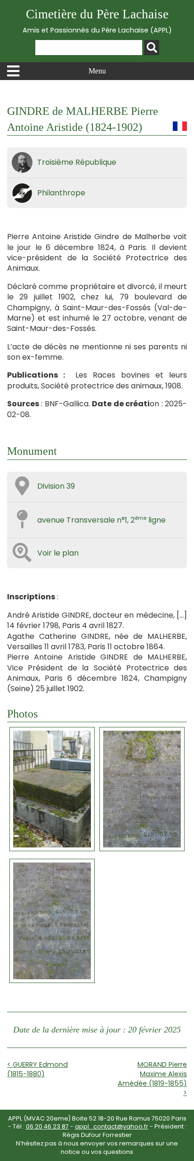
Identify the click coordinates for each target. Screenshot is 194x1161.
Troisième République (76, 162)
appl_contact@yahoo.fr (111, 1126)
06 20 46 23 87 (47, 1126)
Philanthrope (61, 192)
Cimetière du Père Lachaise (97, 21)
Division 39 (56, 486)
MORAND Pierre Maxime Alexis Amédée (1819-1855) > (152, 1078)
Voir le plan (58, 553)
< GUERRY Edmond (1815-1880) (37, 1069)
